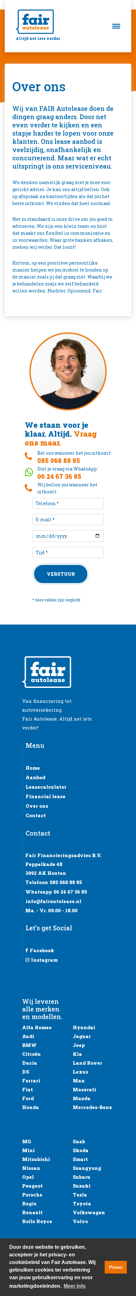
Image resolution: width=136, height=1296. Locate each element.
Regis (29, 1203)
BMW (29, 1045)
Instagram (44, 960)
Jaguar (82, 1036)
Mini (28, 1150)
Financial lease (45, 796)
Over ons (37, 806)
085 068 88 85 (66, 882)
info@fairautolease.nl (53, 901)
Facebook (42, 950)
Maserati (84, 1089)
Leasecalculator (46, 787)
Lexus (80, 1071)
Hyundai (84, 1027)
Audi (28, 1036)
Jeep (79, 1045)
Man (79, 1080)
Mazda (81, 1098)
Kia (77, 1054)
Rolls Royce (37, 1221)
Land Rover (87, 1063)
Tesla (80, 1194)
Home (33, 768)
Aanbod (35, 777)
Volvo (80, 1221)
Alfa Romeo (37, 1027)
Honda (30, 1107)
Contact (36, 815)
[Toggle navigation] (118, 26)
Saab (79, 1141)
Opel (28, 1177)
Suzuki (81, 1186)
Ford (28, 1098)
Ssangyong (87, 1168)
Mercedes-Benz (92, 1107)
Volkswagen (89, 1212)
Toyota (82, 1203)
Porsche (32, 1194)
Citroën (31, 1054)
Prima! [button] (116, 1267)
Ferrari (31, 1080)
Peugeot (32, 1186)
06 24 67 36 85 (70, 892)
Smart (80, 1159)
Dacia (29, 1063)
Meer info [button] (75, 1286)
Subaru (81, 1177)
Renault (32, 1212)
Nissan (31, 1168)
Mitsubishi (36, 1159)
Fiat (27, 1089)
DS (25, 1071)
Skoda (81, 1150)
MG (26, 1141)
